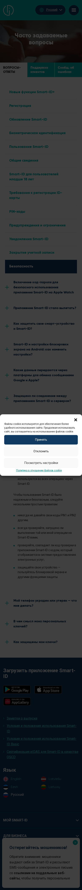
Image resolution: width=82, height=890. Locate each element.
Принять (41, 440)
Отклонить (41, 451)
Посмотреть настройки (41, 463)
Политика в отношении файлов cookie (39, 470)
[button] (76, 419)
